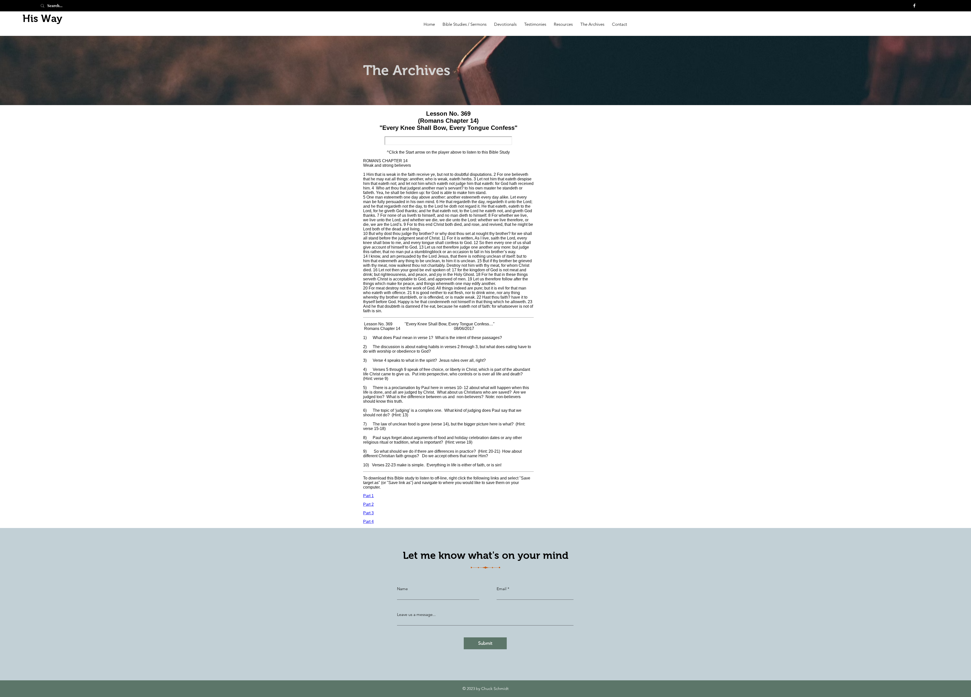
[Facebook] (914, 5)
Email (501, 589)
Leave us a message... (416, 615)
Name (402, 589)
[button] (592, 24)
